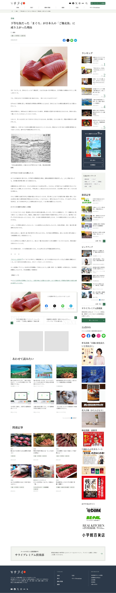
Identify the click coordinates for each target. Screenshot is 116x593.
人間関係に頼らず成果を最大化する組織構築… (99, 225)
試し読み (92, 160)
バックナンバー (38, 487)
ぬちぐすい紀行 (65, 487)
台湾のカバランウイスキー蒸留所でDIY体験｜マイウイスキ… (99, 59)
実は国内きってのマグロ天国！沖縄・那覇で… (65, 483)
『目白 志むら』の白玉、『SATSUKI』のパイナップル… (99, 69)
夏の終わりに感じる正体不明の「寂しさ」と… (99, 233)
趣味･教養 (47, 7)
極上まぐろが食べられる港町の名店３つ (21, 452)
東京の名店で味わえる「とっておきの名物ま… (43, 452)
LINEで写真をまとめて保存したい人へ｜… (98, 199)
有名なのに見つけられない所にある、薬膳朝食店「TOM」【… (99, 122)
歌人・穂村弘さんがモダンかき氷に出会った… (99, 216)
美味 (17, 7)
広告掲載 (93, 580)
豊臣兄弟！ (87, 179)
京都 (86, 186)
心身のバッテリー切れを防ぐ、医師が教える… (99, 208)
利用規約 (93, 582)
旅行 (31, 7)
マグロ (17, 36)
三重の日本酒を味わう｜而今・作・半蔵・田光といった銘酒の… (99, 101)
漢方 (90, 186)
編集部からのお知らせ (39, 480)
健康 (63, 7)
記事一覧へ (99, 241)
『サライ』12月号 (16, 259)
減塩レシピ (87, 181)
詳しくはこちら (93, 320)
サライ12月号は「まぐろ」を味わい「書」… (43, 483)
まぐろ (23, 36)
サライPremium (77, 578)
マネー (94, 181)
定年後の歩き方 (88, 184)
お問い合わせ (94, 584)
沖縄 (58, 487)
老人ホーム (97, 184)
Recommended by (67, 418)
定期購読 (92, 165)
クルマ (94, 179)
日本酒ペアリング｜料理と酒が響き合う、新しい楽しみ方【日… (99, 90)
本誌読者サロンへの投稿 (96, 575)
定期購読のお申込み (95, 577)
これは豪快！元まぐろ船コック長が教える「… (66, 452)
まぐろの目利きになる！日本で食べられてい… (21, 483)
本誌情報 (46, 487)
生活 (77, 7)
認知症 (99, 181)
